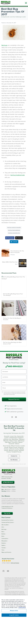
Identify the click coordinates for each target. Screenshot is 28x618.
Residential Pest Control (7, 520)
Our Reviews (14, 460)
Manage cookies (14, 610)
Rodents (4, 543)
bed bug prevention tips (14, 233)
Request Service (13, 399)
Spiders (3, 545)
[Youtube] (16, 417)
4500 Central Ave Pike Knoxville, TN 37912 (7, 477)
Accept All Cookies (14, 615)
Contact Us (14, 456)
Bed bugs (4, 45)
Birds (3, 536)
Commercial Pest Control (7, 522)
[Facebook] (12, 417)
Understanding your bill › (7, 506)
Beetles (3, 534)
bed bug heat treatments (14, 230)
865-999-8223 (15, 366)
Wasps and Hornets (6, 552)
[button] (26, 3)
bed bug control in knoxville (14, 227)
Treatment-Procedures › (7, 508)
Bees (3, 531)
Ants (3, 527)
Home (3, 464)
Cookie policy (22, 607)
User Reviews (15, 563)
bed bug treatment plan (18, 175)
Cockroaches (5, 538)
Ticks (3, 550)
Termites (4, 547)
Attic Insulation (5, 525)
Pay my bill (7, 513)
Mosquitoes (4, 541)
